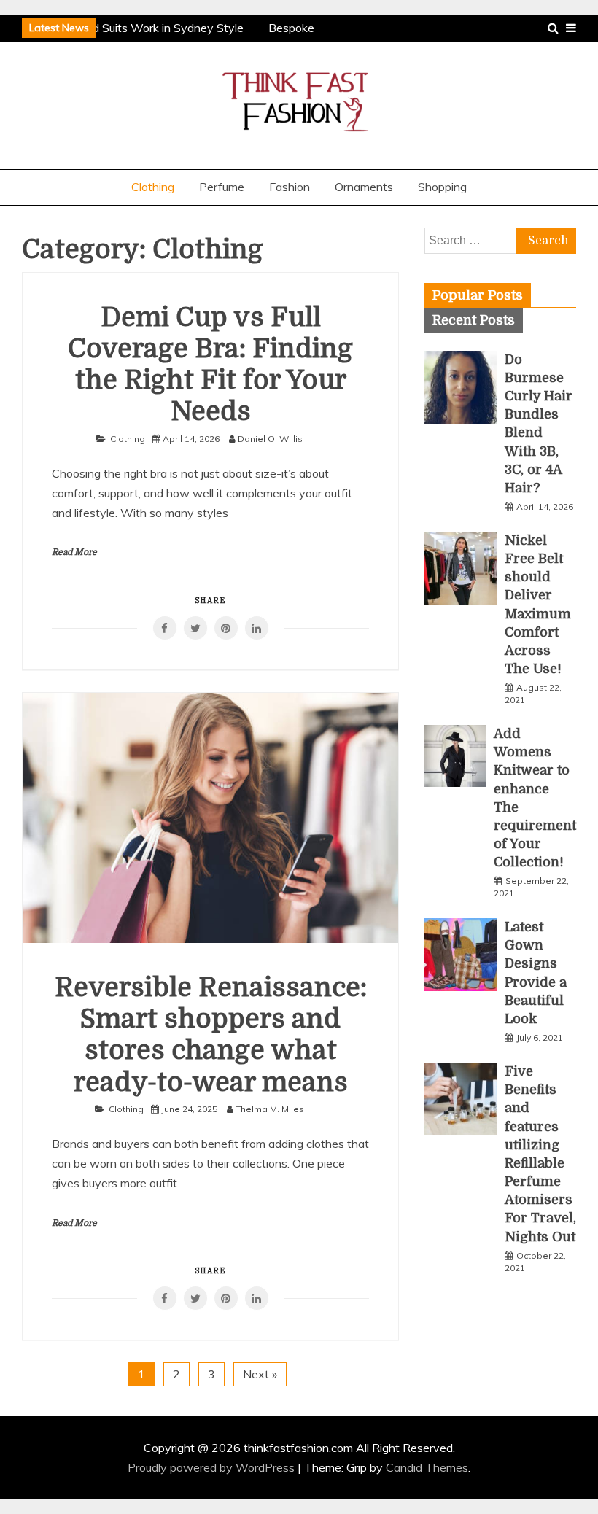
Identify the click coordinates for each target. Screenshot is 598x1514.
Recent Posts (473, 320)
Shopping (442, 186)
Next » (260, 1374)
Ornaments (364, 186)
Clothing (152, 186)
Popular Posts (477, 295)
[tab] (477, 295)
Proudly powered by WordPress (213, 1467)
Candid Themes (427, 1467)
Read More (74, 552)
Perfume (221, 186)
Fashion (289, 186)
